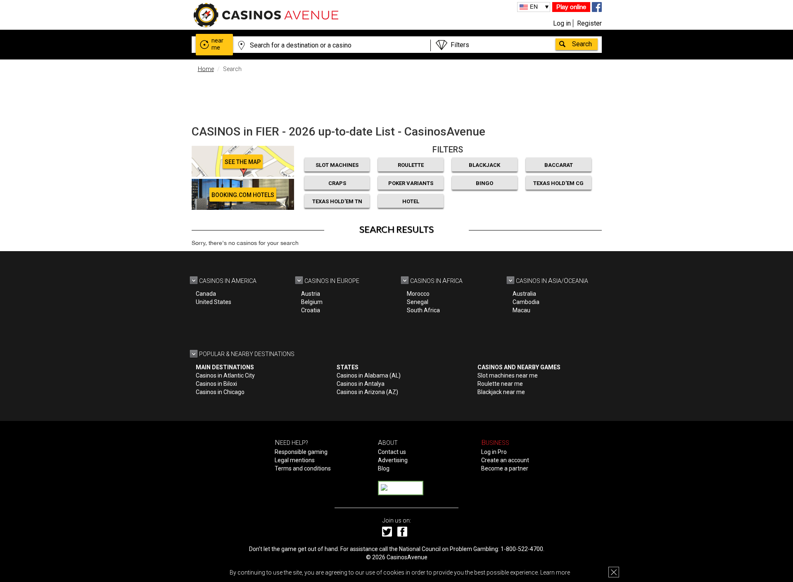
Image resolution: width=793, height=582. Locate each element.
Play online (571, 6)
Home (206, 69)
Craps (337, 183)
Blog (383, 468)
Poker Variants (410, 183)
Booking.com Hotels (242, 195)
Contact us (392, 452)
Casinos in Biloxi (216, 383)
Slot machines (337, 165)
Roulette (411, 165)
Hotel (410, 201)
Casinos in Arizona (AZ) (367, 392)
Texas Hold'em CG (558, 183)
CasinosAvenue (407, 557)
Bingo (484, 183)
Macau (521, 310)
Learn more (555, 572)
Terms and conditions (303, 468)
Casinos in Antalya (361, 383)
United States (213, 302)
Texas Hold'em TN (337, 201)
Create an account (505, 460)
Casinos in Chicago (220, 392)
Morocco (418, 293)
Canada (206, 293)
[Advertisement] (396, 97)
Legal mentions (295, 460)
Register (589, 23)
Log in (562, 23)
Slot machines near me (507, 375)
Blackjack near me (501, 392)
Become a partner (504, 468)
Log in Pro (494, 452)
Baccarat (558, 165)
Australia (524, 293)
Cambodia (526, 302)
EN (534, 6)
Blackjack (484, 165)
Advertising (393, 460)
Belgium (312, 302)
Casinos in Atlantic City (225, 375)
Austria (310, 293)
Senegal (417, 302)
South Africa (423, 310)
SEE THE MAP (243, 162)
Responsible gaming (301, 452)
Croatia (310, 310)
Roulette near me (500, 383)
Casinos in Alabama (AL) (369, 375)
